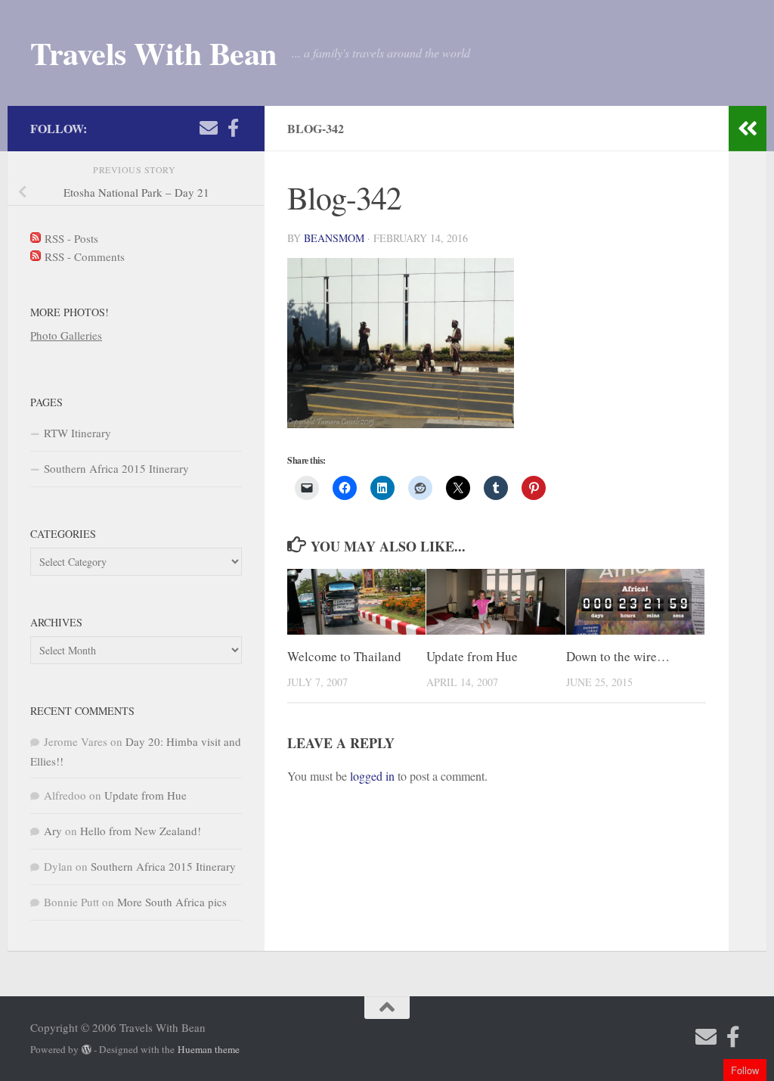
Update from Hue (472, 656)
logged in (372, 776)
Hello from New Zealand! (140, 830)
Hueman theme (209, 1049)
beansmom (334, 238)
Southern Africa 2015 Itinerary (116, 468)
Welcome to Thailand (344, 656)
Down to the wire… (618, 656)
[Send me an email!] (209, 128)
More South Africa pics (172, 901)
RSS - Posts (69, 238)
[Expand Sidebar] (747, 128)
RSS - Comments (83, 256)
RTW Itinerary (77, 432)
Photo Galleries (66, 335)
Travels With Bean (153, 53)
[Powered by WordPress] (86, 1050)
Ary (53, 830)
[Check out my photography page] (233, 128)
